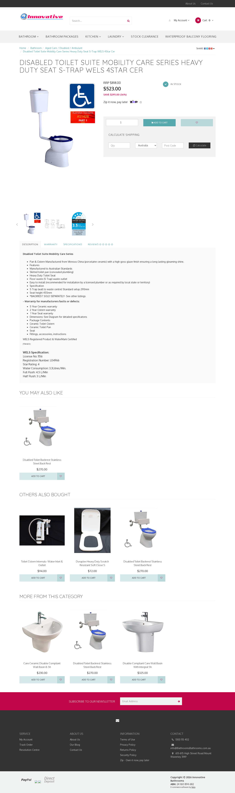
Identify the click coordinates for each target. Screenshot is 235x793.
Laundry (115, 36)
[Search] (128, 21)
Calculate (200, 145)
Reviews (93, 244)
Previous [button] (17, 224)
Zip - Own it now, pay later (134, 760)
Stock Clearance (144, 36)
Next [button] (93, 224)
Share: (200, 48)
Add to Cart (160, 122)
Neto (193, 787)
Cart (206, 20)
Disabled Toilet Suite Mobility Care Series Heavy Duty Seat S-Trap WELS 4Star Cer (69, 51)
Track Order (26, 744)
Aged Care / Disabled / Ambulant (63, 48)
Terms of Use (127, 739)
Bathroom (28, 36)
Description (30, 244)
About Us (190, 3)
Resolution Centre (29, 749)
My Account (180, 20)
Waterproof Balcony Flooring (190, 36)
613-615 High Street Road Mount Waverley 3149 (190, 755)
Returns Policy (128, 749)
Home (22, 48)
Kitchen (92, 36)
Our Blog (75, 744)
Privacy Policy (127, 744)
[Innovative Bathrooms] (41, 15)
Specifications (72, 244)
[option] (58, 127)
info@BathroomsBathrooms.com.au (190, 748)
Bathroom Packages (62, 36)
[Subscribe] (178, 701)
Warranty (50, 244)
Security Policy (128, 755)
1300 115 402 (182, 739)
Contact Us (207, 3)
